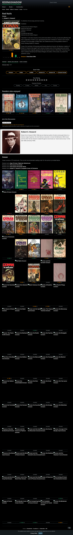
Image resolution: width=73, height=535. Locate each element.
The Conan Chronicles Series (18, 166)
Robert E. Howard (9, 18)
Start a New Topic (6, 122)
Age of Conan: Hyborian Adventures (20, 163)
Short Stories (23, 61)
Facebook (35, 528)
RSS (46, 528)
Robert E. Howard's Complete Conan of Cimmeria (24, 168)
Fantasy (4, 61)
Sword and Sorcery (13, 61)
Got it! (40, 533)
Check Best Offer (31, 56)
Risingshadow (12, 3)
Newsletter (29, 528)
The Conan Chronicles (16, 165)
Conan (4, 16)
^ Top (69, 527)
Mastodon (42, 528)
